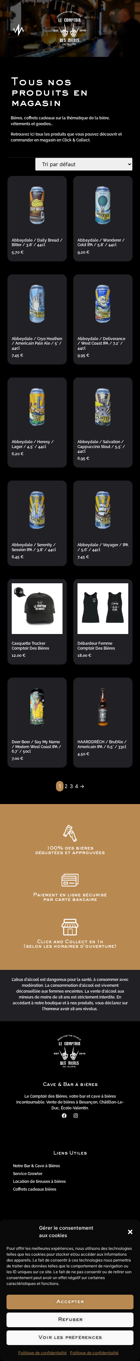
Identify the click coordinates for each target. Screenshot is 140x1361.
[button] (130, 1232)
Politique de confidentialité (42, 1352)
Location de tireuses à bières (39, 1181)
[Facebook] (64, 1115)
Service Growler (27, 1173)
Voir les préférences (70, 1337)
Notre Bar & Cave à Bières (36, 1166)
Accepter (70, 1302)
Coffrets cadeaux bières (34, 1189)
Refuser (70, 1319)
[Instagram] (76, 1115)
